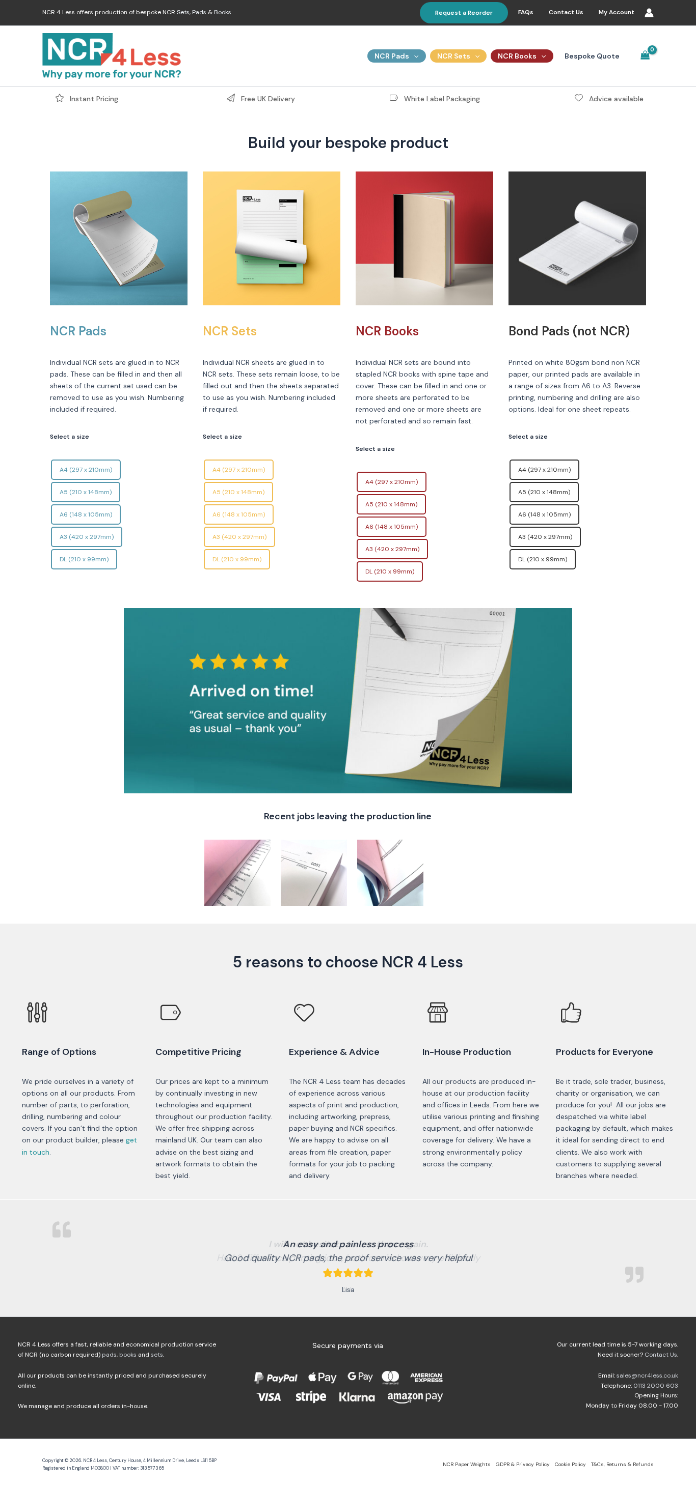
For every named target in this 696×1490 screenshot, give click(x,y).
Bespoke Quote (592, 56)
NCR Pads (391, 56)
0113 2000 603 (655, 1386)
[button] (464, 12)
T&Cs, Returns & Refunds (622, 1464)
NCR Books (517, 56)
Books (222, 12)
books (128, 1355)
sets (157, 1355)
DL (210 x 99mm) (84, 559)
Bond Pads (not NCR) (569, 331)
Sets (183, 12)
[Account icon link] (649, 12)
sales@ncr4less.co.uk (647, 1375)
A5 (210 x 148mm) (86, 492)
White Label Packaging (441, 98)
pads (109, 1355)
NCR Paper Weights (467, 1464)
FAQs (525, 12)
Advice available (615, 98)
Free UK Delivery (267, 98)
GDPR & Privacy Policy (523, 1464)
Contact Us (566, 12)
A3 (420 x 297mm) (87, 537)
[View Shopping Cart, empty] (645, 56)
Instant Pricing (93, 98)
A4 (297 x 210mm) (86, 470)
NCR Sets (453, 56)
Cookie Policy (570, 1464)
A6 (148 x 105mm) (86, 514)
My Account (616, 12)
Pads (199, 12)
